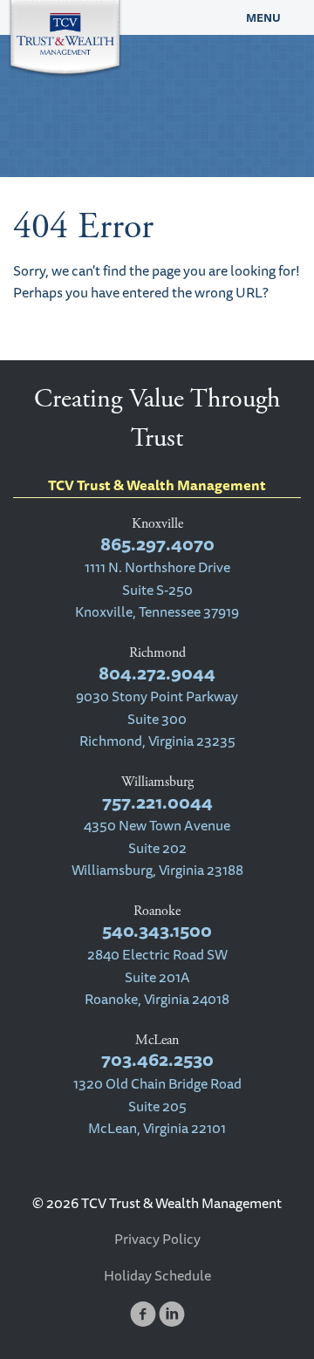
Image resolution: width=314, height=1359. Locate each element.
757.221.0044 (157, 802)
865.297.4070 (157, 543)
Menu (263, 17)
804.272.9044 (157, 672)
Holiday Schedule (157, 1275)
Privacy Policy (157, 1238)
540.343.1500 (157, 930)
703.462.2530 (157, 1059)
